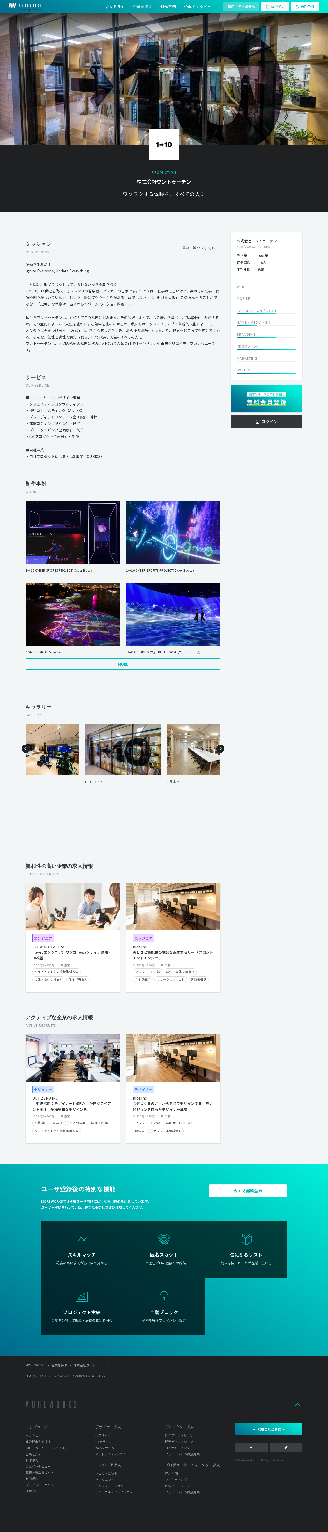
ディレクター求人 (179, 1426)
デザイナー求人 (108, 1426)
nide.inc (140, 946)
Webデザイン (105, 1448)
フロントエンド (106, 1473)
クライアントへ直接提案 (182, 1454)
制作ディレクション (179, 1435)
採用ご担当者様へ (241, 6)
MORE (123, 664)
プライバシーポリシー (41, 1484)
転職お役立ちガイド (40, 1472)
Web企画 (171, 1473)
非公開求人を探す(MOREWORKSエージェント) (46, 1444)
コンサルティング (177, 1448)
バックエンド (104, 1479)
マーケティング (176, 1479)
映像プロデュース (177, 1485)
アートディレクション (110, 1454)
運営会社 (32, 1491)
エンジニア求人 (108, 1464)
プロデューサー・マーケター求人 (192, 1464)
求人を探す (115, 6)
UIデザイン (103, 1435)
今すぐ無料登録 (248, 1191)
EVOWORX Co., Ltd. (48, 946)
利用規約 (32, 1478)
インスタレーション (109, 1485)
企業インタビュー (199, 6)
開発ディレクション (179, 1441)
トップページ (37, 1426)
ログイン (278, 6)
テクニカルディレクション (114, 1492)
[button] (297, 1404)
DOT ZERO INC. (45, 1098)
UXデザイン (103, 1441)
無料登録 (307, 6)
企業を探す (142, 6)
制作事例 (168, 6)
